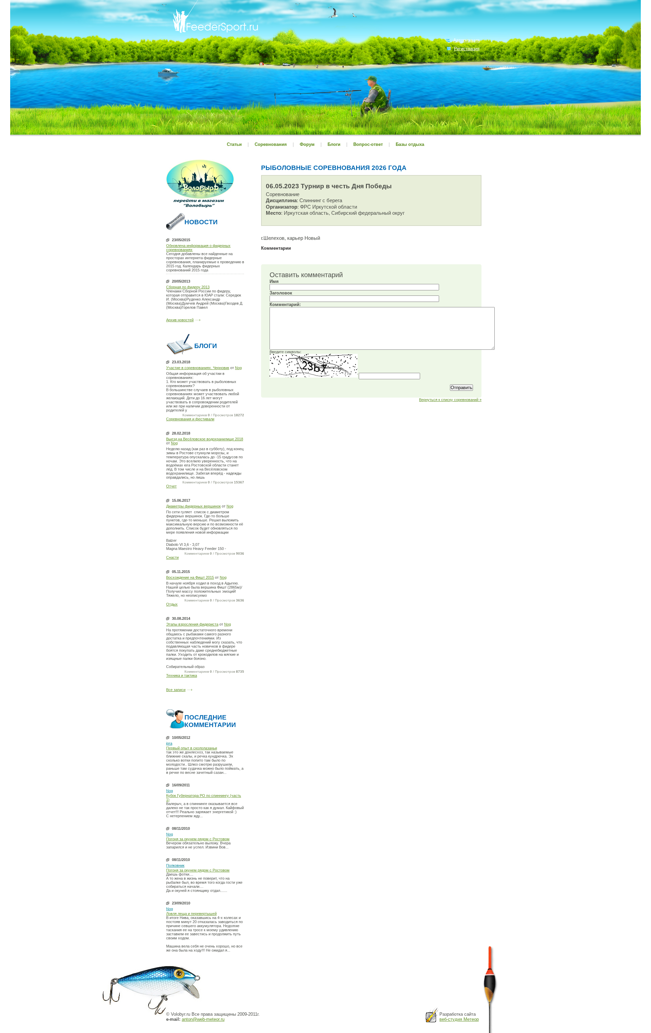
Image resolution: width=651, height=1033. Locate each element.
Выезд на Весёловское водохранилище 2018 (204, 439)
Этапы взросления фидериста (192, 624)
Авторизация (466, 40)
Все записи (175, 690)
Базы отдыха (410, 144)
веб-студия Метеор (459, 1019)
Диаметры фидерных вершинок (193, 506)
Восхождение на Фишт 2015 (190, 577)
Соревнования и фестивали (190, 419)
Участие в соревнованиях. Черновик (197, 368)
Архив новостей (180, 320)
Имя (274, 281)
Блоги (334, 144)
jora (169, 743)
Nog (238, 368)
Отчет (171, 486)
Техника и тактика (181, 675)
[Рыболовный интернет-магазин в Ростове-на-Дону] (200, 209)
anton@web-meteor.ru (203, 1019)
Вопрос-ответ (368, 144)
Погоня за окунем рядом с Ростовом (198, 839)
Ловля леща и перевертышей (191, 914)
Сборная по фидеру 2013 (188, 287)
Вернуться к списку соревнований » (450, 400)
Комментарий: (285, 304)
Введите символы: (285, 352)
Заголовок (281, 292)
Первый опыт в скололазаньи (191, 748)
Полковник (175, 865)
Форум (307, 144)
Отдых (172, 604)
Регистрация (466, 48)
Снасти (172, 557)
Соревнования (271, 144)
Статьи (234, 144)
